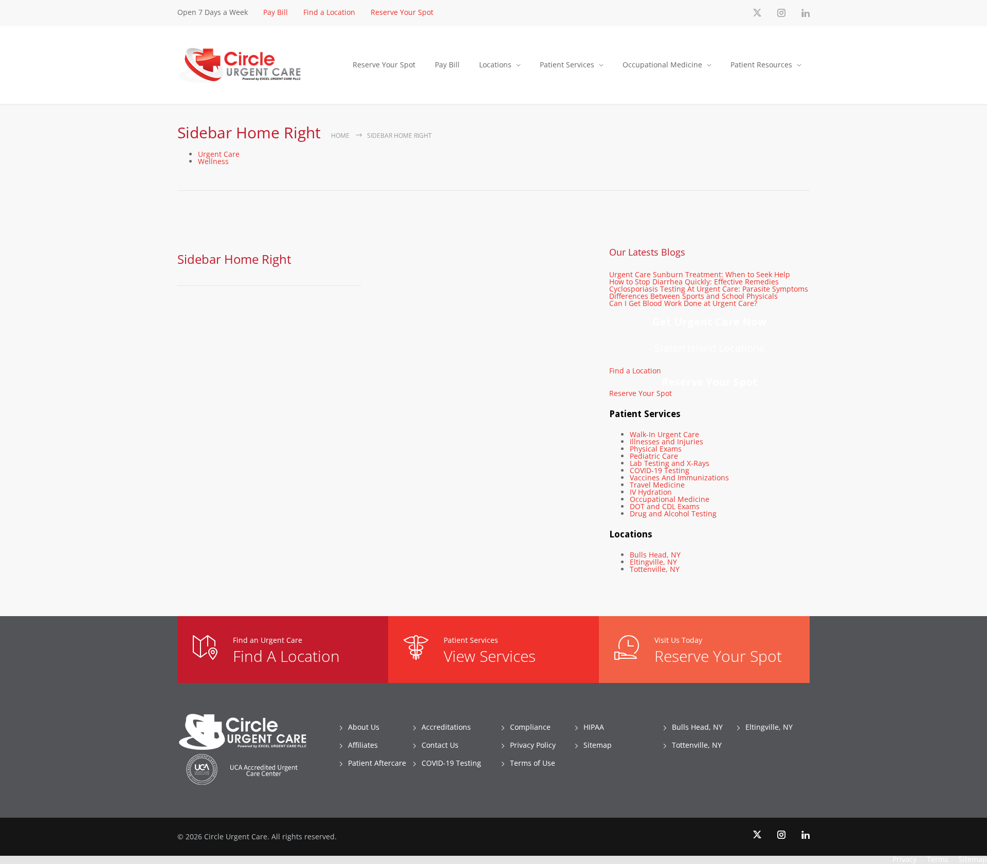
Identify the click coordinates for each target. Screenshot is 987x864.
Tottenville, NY (655, 569)
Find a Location (329, 12)
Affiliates (363, 745)
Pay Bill (275, 12)
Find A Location (286, 656)
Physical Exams (656, 449)
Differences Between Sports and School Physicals (693, 296)
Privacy (904, 859)
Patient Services (567, 64)
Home (340, 135)
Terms (937, 859)
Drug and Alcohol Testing (673, 513)
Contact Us (440, 745)
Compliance (530, 727)
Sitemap (597, 745)
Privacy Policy (533, 745)
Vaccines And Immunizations (679, 477)
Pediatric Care (654, 456)
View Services (490, 656)
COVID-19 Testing (659, 470)
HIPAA (593, 727)
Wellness (213, 161)
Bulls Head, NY (655, 555)
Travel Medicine (657, 485)
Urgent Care (219, 154)
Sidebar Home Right (234, 258)
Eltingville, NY (653, 562)
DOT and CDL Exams (665, 506)
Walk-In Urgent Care (664, 434)
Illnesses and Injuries (666, 441)
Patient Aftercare (377, 763)
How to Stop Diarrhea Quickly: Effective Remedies (694, 281)
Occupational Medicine (662, 64)
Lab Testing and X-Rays (669, 463)
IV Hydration (651, 492)
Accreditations (446, 727)
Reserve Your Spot (402, 12)
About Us (363, 727)
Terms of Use (532, 763)
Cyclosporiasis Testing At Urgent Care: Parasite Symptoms (708, 289)
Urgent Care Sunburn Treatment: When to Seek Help (699, 274)
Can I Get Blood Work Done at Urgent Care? (683, 303)
